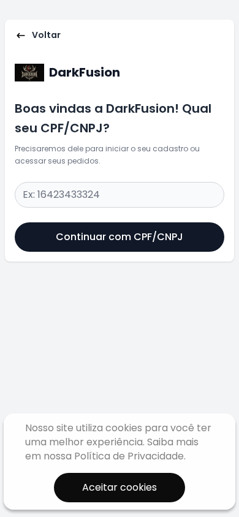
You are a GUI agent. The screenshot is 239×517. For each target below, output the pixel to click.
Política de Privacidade (129, 456)
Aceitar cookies (119, 487)
